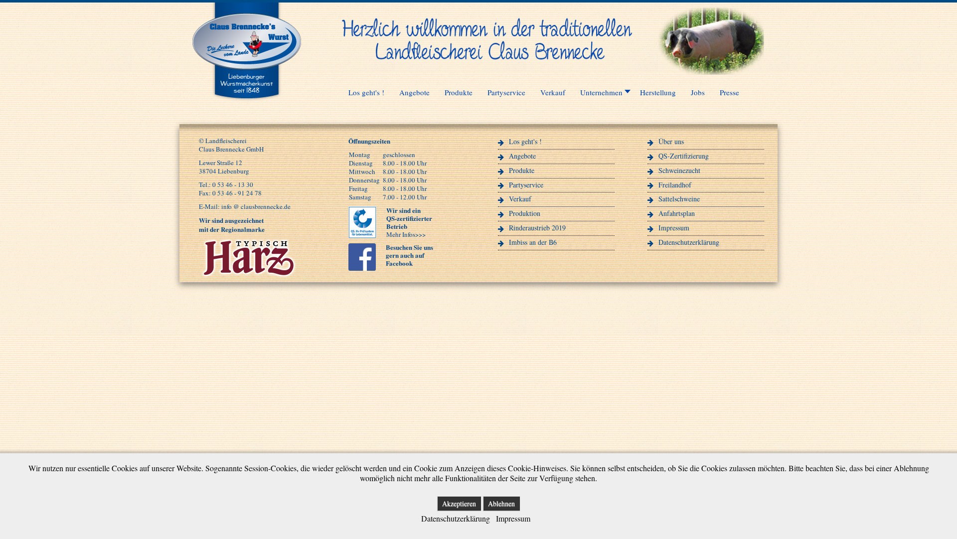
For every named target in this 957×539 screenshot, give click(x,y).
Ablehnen (501, 503)
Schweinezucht (679, 170)
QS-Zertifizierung (683, 156)
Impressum (673, 227)
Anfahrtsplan (676, 213)
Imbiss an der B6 (533, 242)
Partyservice (526, 184)
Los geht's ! (525, 141)
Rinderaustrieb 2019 (537, 227)
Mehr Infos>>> (406, 234)
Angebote (522, 156)
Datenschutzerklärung (688, 242)
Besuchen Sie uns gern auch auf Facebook (409, 255)
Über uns (671, 141)
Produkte (521, 170)
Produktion (524, 213)
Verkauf (520, 198)
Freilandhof (674, 184)
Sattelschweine (679, 198)
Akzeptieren (459, 503)
